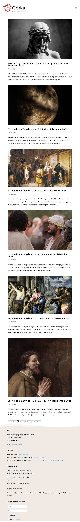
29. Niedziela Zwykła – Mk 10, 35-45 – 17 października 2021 (39, 400)
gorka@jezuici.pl (17, 445)
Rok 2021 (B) (12, 69)
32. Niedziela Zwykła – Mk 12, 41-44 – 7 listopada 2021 (37, 190)
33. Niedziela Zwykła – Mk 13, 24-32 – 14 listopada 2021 (37, 129)
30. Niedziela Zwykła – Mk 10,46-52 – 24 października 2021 (39, 318)
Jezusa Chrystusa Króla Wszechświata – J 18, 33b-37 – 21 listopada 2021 (38, 64)
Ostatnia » (37, 422)
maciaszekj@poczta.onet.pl (54, 460)
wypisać (17, 519)
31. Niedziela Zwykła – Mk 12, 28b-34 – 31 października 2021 (37, 255)
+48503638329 (23, 454)
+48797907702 (39, 457)
